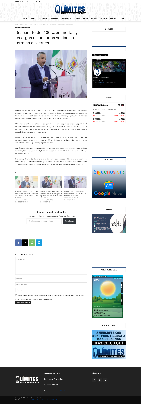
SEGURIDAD (114, 19)
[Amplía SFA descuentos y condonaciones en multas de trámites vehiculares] (75, 182)
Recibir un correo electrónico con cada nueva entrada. (34, 299)
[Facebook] (32, 1)
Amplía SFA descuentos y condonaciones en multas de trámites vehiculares (75, 194)
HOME (25, 19)
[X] (36, 1)
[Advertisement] (51, 104)
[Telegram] (39, 242)
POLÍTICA (76, 19)
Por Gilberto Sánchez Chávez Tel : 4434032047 (43, 400)
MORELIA (33, 19)
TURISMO (104, 19)
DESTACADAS (24, 24)
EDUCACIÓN (66, 19)
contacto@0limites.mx (61, 391)
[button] (123, 19)
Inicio (16, 24)
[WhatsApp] (32, 242)
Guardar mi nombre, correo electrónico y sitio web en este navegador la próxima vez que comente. (51, 295)
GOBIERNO (43, 19)
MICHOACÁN (54, 19)
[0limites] (70, 10)
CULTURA (94, 19)
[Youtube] (39, 1)
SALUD (85, 19)
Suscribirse (69, 221)
